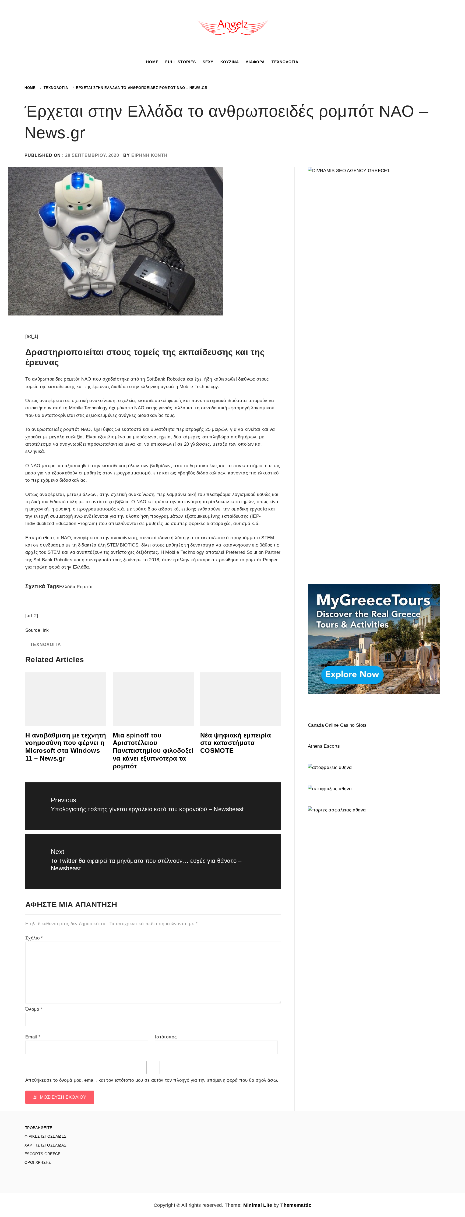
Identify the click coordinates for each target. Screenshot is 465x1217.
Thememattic (295, 1205)
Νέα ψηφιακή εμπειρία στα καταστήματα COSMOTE (235, 743)
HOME (152, 62)
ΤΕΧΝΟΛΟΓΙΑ (285, 62)
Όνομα (34, 1009)
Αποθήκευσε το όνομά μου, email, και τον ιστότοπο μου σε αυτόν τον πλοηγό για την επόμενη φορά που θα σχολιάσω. (151, 1080)
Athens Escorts (324, 746)
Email (32, 1036)
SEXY (208, 62)
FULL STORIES (180, 62)
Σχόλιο (34, 938)
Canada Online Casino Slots (337, 725)
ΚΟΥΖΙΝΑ (229, 62)
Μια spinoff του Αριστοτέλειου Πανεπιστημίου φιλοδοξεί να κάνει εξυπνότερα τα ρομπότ (153, 751)
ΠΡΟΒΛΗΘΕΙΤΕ (38, 1128)
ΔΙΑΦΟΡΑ (255, 62)
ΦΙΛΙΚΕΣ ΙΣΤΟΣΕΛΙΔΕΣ (45, 1136)
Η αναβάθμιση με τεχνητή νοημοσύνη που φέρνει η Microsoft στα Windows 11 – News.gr (65, 747)
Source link (37, 630)
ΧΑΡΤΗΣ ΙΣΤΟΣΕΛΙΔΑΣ (45, 1145)
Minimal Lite (257, 1205)
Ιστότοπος (166, 1036)
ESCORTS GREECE (42, 1154)
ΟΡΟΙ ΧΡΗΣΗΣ (37, 1162)
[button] (306, 61)
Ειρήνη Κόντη (149, 155)
